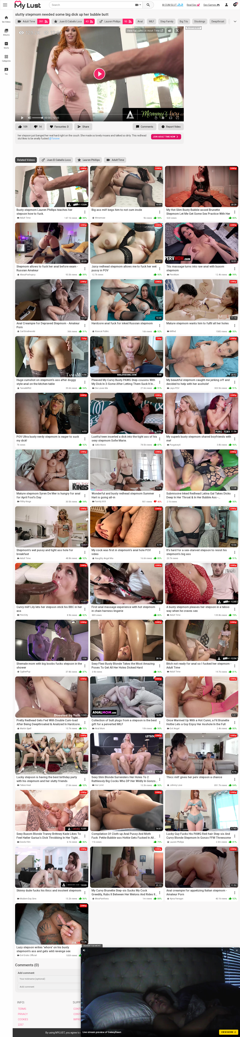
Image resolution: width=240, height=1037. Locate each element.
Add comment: (26, 973)
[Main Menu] (5, 5)
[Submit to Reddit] (170, 30)
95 (125, 21)
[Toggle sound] (84, 950)
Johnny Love (176, 785)
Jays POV (174, 388)
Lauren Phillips (113, 21)
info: (21, 1002)
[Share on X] (177, 30)
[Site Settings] (234, 4)
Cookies (23, 1019)
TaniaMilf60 (25, 388)
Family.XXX (100, 501)
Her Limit (99, 785)
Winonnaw (100, 218)
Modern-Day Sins (28, 898)
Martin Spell (25, 728)
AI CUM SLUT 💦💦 (172, 5)
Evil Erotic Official (28, 955)
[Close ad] (237, 950)
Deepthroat (218, 21)
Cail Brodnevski (27, 331)
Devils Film (25, 842)
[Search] (148, 4)
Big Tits (184, 21)
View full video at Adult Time (143, 30)
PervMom (174, 274)
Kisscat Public (102, 331)
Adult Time (29, 21)
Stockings (199, 21)
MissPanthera (102, 898)
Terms (22, 1008)
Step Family (166, 21)
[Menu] (226, 4)
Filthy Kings (25, 501)
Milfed (173, 331)
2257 (21, 1024)
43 (87, 21)
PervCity (24, 615)
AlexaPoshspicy (27, 274)
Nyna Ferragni (176, 898)
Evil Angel (174, 728)
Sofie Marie (100, 445)
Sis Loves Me (101, 388)
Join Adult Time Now (164, 136)
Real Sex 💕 (193, 5)
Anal (140, 21)
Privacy (23, 1014)
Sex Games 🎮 (211, 5)
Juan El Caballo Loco (70, 21)
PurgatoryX (175, 445)
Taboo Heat (25, 785)
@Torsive (54, 138)
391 (41, 21)
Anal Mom (100, 728)
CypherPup (25, 671)
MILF (151, 21)
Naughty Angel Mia (104, 558)
